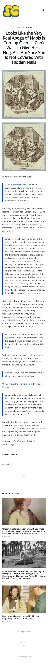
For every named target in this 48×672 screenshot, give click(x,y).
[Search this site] (43, 10)
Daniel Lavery (9, 454)
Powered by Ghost (24, 657)
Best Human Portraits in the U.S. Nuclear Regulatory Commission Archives (21, 617)
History (29, 27)
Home (24, 646)
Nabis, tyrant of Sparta (17, 184)
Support (24, 642)
